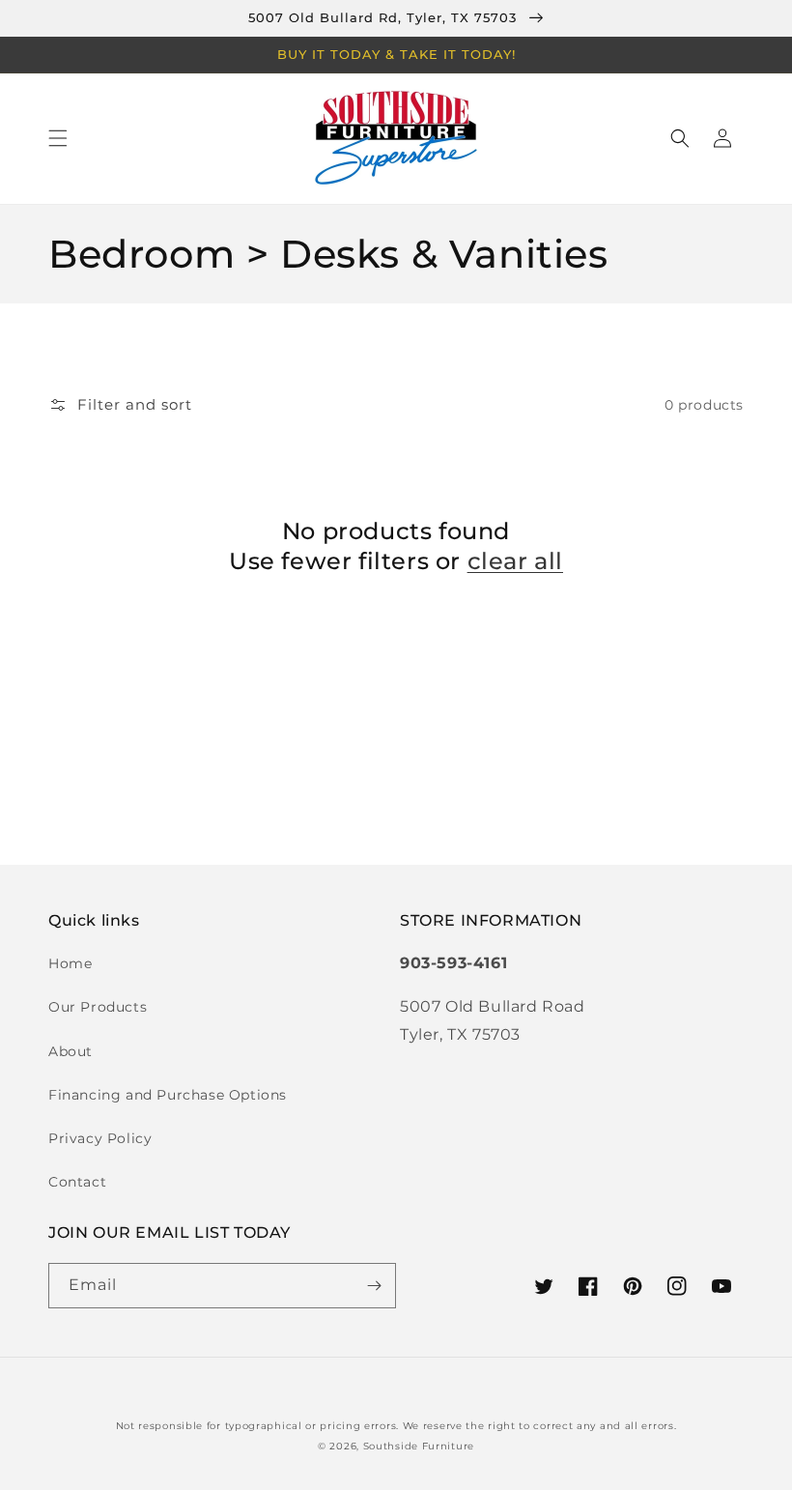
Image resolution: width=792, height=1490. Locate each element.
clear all (515, 561)
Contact (77, 1181)
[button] (58, 138)
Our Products (97, 1007)
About (70, 1051)
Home (70, 963)
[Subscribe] (374, 1285)
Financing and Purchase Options (167, 1094)
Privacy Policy (100, 1138)
